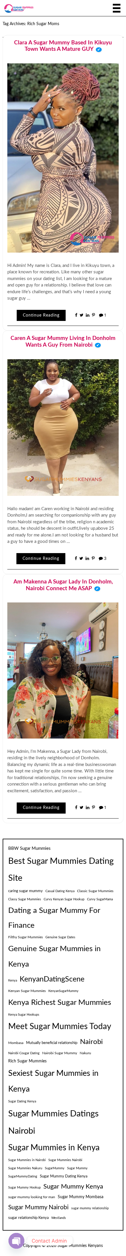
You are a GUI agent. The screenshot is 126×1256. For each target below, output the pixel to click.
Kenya (12, 980)
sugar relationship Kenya (28, 1218)
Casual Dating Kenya (59, 891)
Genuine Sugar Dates (60, 937)
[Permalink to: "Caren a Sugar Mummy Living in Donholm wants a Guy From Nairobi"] (63, 427)
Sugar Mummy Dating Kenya (63, 1176)
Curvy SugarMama (100, 899)
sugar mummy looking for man (31, 1197)
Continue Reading (41, 315)
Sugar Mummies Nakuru (25, 1168)
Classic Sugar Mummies (95, 891)
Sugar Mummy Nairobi (38, 1207)
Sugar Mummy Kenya (73, 1187)
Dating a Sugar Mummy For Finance (54, 918)
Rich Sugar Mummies (27, 1061)
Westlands (58, 1217)
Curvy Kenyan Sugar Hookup (64, 899)
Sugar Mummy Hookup (24, 1187)
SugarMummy (54, 1168)
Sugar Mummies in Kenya (54, 1148)
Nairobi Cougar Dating (24, 1053)
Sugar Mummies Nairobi (65, 1160)
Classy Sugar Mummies (24, 899)
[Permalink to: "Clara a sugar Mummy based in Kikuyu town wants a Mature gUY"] (63, 158)
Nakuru (85, 1053)
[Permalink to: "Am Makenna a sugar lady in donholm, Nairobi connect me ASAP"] (63, 670)
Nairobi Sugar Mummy (59, 1053)
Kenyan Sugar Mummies (27, 991)
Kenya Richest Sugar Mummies (59, 1002)
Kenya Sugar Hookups (23, 1014)
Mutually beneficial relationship (51, 1043)
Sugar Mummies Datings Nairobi (53, 1122)
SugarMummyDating (22, 1176)
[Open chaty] (16, 1241)
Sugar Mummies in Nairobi (27, 1160)
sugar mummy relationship (90, 1208)
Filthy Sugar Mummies (25, 937)
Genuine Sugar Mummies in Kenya (54, 956)
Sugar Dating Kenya (22, 1101)
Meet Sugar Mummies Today (59, 1027)
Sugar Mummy (77, 1168)
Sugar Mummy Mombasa (80, 1197)
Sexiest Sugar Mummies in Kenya (53, 1081)
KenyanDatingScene (52, 979)
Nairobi (91, 1041)
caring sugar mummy (25, 891)
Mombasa (15, 1043)
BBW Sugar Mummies (29, 848)
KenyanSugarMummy (63, 991)
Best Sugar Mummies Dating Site (61, 869)
